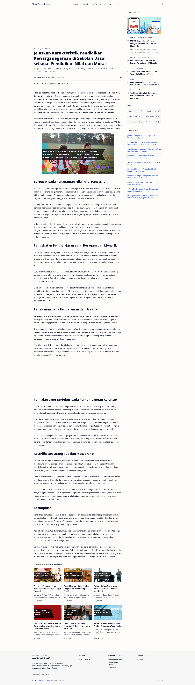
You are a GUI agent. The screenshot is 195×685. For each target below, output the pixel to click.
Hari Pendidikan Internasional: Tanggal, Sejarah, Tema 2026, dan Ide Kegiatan (142, 143)
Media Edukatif (38, 4)
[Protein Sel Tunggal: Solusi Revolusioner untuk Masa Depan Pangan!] (48, 575)
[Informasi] (143, 38)
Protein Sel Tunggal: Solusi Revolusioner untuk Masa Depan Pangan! (47, 588)
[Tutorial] (149, 38)
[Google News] (44, 674)
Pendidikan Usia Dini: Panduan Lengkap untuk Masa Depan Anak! (77, 588)
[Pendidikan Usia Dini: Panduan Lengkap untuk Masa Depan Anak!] (78, 575)
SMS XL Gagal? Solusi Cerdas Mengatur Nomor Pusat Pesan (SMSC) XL (143, 43)
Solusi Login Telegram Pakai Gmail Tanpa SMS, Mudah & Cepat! (145, 72)
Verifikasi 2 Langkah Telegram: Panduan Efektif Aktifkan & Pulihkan (143, 95)
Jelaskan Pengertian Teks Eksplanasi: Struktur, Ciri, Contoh (141, 137)
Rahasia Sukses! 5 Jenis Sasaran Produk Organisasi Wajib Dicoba (107, 624)
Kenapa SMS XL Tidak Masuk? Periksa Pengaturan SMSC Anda (143, 61)
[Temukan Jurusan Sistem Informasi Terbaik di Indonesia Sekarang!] (78, 612)
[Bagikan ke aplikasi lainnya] (67, 84)
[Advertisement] (78, 27)
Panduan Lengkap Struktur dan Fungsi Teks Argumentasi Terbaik (144, 83)
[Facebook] (35, 674)
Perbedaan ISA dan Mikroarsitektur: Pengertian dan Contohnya (140, 157)
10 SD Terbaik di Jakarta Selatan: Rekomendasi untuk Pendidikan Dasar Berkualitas (47, 626)
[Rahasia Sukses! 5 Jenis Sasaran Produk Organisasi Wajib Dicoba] (108, 612)
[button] (158, 4)
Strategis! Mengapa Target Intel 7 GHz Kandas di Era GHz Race (142, 170)
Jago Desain (80, 680)
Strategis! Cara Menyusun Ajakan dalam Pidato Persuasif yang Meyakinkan (142, 197)
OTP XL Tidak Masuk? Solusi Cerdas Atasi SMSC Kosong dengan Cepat (142, 190)
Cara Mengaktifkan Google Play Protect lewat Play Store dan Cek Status (144, 150)
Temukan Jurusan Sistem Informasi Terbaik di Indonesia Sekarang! (77, 626)
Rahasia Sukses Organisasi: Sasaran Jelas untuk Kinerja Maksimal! (105, 588)
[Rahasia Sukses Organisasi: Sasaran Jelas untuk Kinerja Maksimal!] (108, 575)
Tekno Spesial (85, 659)
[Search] (162, 4)
